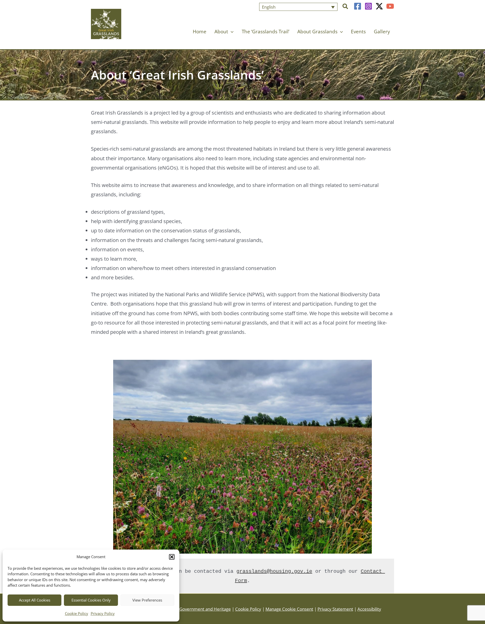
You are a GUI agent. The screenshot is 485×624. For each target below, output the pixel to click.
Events (358, 31)
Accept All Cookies (34, 600)
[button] (171, 556)
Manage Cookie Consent (289, 609)
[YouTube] (390, 6)
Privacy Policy (103, 613)
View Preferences (147, 600)
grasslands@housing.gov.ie (274, 571)
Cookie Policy (76, 613)
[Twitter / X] (379, 6)
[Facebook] (357, 6)
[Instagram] (368, 6)
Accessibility (369, 609)
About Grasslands (317, 31)
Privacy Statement (335, 609)
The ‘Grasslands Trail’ (265, 31)
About (221, 31)
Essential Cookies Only (91, 600)
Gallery (382, 31)
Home (199, 31)
